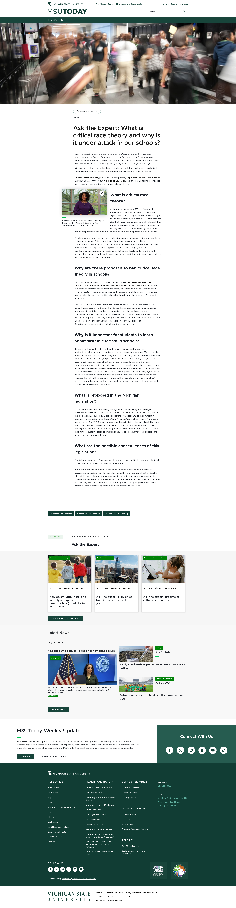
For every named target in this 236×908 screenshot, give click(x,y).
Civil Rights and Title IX (96, 815)
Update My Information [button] (53, 756)
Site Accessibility (150, 893)
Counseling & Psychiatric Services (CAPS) (100, 799)
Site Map (119, 893)
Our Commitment (93, 820)
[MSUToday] (94, 11)
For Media (101, 4)
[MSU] (69, 776)
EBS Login (126, 819)
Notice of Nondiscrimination (132, 897)
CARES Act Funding (130, 846)
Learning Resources (130, 798)
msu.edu (118, 897)
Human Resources (129, 814)
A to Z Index (53, 788)
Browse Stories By (55, 20)
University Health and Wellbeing (100, 805)
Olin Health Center (94, 793)
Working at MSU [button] (133, 809)
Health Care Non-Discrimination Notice (99, 853)
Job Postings (127, 824)
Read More (53, 696)
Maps (50, 798)
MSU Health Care (93, 810)
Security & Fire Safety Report (99, 829)
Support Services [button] (134, 782)
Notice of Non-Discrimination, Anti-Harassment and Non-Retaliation (98, 844)
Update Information (179, 4)
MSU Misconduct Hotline (58, 827)
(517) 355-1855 (106, 897)
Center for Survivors (95, 825)
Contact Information (104, 893)
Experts (112, 4)
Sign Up (165, 4)
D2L (50, 812)
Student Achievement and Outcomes (133, 852)
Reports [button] (128, 840)
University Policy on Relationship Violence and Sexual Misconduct (100, 836)
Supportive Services (130, 793)
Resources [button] (55, 782)
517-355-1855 (164, 786)
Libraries (51, 817)
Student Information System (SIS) (62, 807)
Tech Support (54, 822)
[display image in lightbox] (84, 202)
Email (50, 802)
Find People (53, 793)
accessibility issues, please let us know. (79, 879)
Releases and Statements (129, 4)
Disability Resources (130, 788)
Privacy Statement (133, 893)
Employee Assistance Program (135, 829)
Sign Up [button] (26, 756)
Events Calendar (55, 837)
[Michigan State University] (66, 4)
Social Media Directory (58, 832)
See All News (58, 710)
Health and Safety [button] (100, 782)
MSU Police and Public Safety (99, 788)
